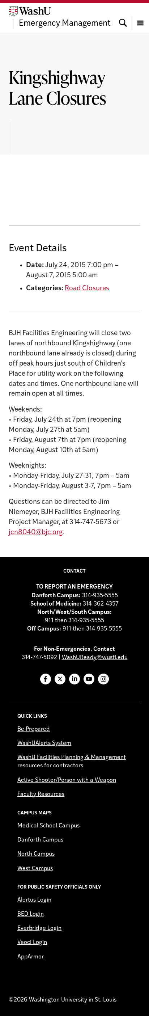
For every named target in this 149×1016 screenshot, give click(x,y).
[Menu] (140, 17)
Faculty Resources (40, 794)
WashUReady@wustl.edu (95, 658)
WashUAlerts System (44, 743)
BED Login (30, 914)
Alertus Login (34, 900)
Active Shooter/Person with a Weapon (66, 780)
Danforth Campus (40, 840)
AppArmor (30, 957)
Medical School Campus (48, 826)
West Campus (35, 869)
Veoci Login (32, 942)
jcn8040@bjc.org (36, 532)
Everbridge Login (39, 928)
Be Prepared (33, 729)
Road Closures (87, 288)
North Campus (36, 854)
